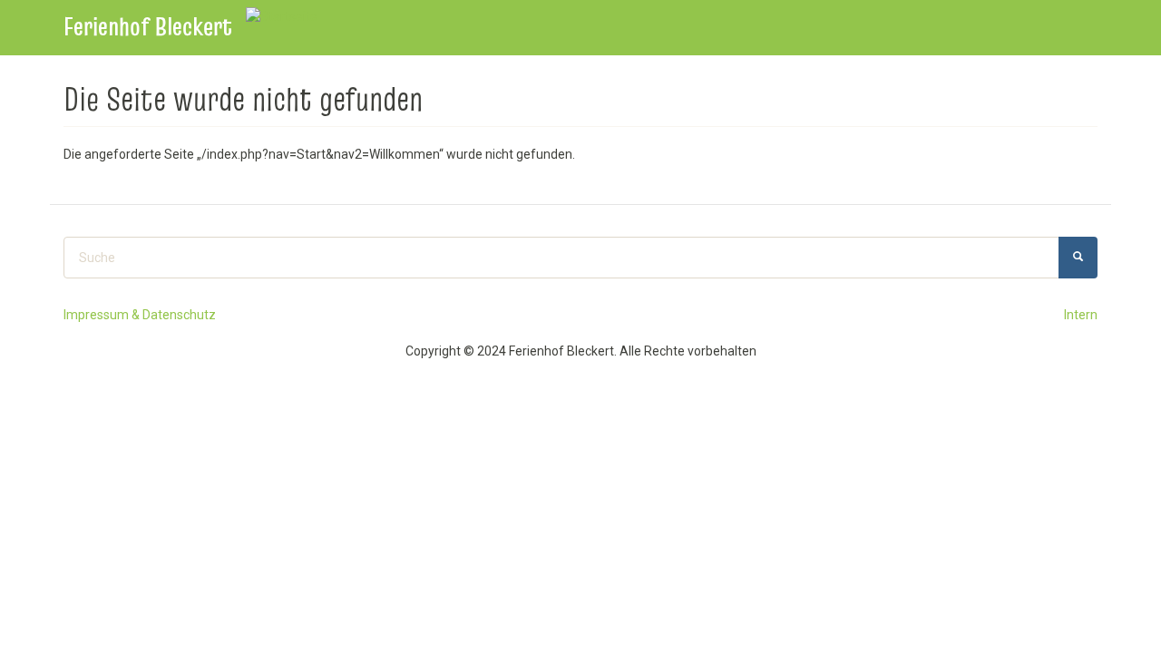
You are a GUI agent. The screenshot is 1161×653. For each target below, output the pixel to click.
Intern (1081, 314)
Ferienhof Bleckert (147, 26)
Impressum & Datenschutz (139, 314)
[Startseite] (288, 15)
